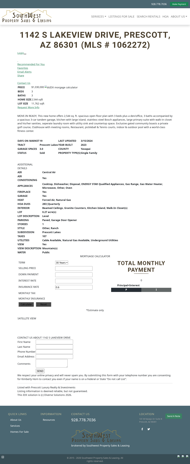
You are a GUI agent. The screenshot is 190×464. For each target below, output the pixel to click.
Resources (49, 419)
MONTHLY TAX (26, 293)
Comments (24, 363)
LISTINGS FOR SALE (121, 16)
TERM (21, 262)
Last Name (24, 346)
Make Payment (179, 4)
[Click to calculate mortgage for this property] (61, 87)
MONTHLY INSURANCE (31, 298)
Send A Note (173, 416)
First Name (24, 342)
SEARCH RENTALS (148, 16)
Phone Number (26, 351)
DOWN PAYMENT (28, 274)
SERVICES (97, 16)
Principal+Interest (128, 285)
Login (20, 53)
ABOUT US (178, 16)
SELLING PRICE (27, 268)
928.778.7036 (159, 4)
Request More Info (28, 107)
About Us (15, 419)
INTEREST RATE (27, 280)
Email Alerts (24, 71)
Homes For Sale (19, 431)
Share (20, 75)
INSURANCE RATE (28, 286)
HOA (165, 16)
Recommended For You (31, 64)
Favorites (22, 68)
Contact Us (23, 83)
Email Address (26, 356)
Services (15, 425)
